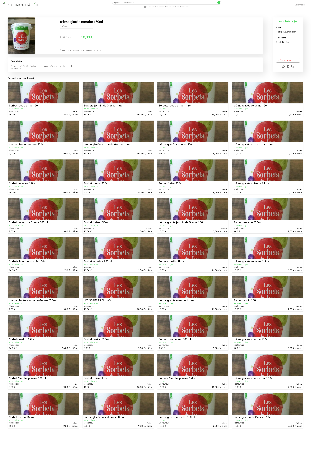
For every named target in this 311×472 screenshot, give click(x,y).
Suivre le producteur (289, 60)
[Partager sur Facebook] (288, 66)
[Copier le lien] (292, 66)
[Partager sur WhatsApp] (283, 66)
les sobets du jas (288, 21)
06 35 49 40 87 (282, 42)
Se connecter (300, 5)
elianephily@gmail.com (286, 32)
